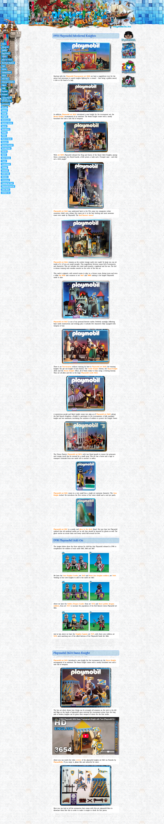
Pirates (4, 132)
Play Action (6, 53)
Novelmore (5, 129)
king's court (102, 642)
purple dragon (61, 645)
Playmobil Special (8, 186)
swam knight (107, 645)
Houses (4, 107)
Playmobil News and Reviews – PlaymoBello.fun (82, 821)
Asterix (4, 56)
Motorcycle (6, 120)
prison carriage (94, 643)
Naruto (4, 126)
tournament (60, 647)
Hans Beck (5, 190)
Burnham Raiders (8, 63)
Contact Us (6, 193)
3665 (96, 640)
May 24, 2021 (79, 39)
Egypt (4, 85)
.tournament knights (68, 640)
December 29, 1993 (81, 656)
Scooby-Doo (6, 148)
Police (4, 136)
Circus (4, 69)
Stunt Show (6, 158)
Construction (6, 72)
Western (5, 177)
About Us (5, 47)
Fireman (5, 94)
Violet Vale (5, 174)
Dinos (4, 75)
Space (4, 155)
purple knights (74, 645)
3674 (63, 642)
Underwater (6, 164)
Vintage (4, 167)
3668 (111, 640)
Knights (4, 117)
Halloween (5, 104)
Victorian (5, 170)
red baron (85, 645)
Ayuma (4, 50)
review (78, 760)
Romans (5, 142)
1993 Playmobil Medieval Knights (74, 36)
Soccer (4, 151)
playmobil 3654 (93, 814)
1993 (62, 814)
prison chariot (106, 643)
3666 (101, 640)
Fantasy (4, 91)
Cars (3, 66)
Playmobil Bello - (69, 39)
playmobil (68, 643)
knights (111, 642)
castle (68, 642)
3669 (57, 642)
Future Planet (6, 98)
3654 (85, 640)
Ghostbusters (6, 101)
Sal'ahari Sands (7, 145)
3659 (90, 640)
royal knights (95, 645)
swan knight (67, 816)
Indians (4, 110)
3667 (106, 640)
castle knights (77, 642)
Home (4, 44)
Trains (4, 161)
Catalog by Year (7, 183)
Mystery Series (7, 123)
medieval (59, 643)
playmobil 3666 (79, 643)
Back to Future (7, 60)
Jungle (4, 113)
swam (104, 814)
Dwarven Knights (8, 82)
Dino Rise (5, 79)
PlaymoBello (58, 762)
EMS (3, 88)
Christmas (5, 180)
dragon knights (90, 642)
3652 (80, 640)
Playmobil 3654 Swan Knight (71, 653)
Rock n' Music (7, 139)
